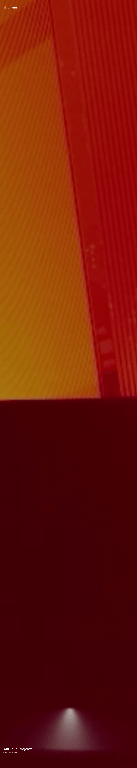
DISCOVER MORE (10, 753)
